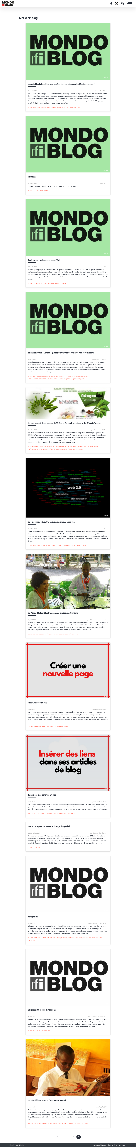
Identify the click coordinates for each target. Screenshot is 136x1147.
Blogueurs (45, 376)
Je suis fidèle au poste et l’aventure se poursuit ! (47, 1100)
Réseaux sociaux (60, 379)
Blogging (36, 107)
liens (54, 813)
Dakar (52, 376)
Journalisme (45, 107)
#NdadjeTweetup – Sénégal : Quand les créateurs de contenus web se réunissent (61, 353)
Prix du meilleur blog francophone (65, 634)
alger (30, 190)
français (48, 634)
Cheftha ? (32, 177)
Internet (68, 376)
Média (58, 107)
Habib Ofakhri (56, 545)
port (46, 190)
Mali (73, 545)
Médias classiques (82, 545)
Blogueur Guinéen (48, 938)
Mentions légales (99, 1145)
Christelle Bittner (67, 938)
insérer (49, 813)
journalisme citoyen (80, 376)
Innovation (60, 376)
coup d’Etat (47, 283)
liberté (53, 107)
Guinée (85, 938)
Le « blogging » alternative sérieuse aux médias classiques (51, 522)
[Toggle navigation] (129, 3)
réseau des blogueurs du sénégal (41, 379)
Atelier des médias (34, 446)
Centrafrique (37, 283)
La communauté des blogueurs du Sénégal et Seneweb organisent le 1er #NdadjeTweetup (64, 423)
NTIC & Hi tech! (74, 1123)
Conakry (78, 938)
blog (30, 107)
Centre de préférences (116, 1145)
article (30, 726)
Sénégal (69, 379)
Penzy (65, 283)
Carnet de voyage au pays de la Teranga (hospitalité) (49, 826)
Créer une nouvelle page (38, 702)
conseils (41, 726)
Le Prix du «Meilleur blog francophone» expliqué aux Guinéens (53, 613)
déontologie (45, 545)
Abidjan (30, 1123)
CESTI (58, 938)
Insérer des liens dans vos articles (42, 795)
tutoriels (64, 726)
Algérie (35, 190)
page (58, 726)
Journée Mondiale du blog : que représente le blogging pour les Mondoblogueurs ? (61, 84)
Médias (95, 446)
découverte (37, 847)
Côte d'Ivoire (44, 1123)
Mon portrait (33, 916)
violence (84, 1123)
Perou (100, 938)
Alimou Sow (32, 938)
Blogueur (36, 1031)
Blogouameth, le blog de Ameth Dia (42, 1010)
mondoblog (66, 107)
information (54, 1123)
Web (78, 107)
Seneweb (76, 379)
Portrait (32, 940)
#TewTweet (32, 376)
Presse (73, 107)
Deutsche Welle (38, 634)
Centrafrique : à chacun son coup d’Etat (44, 260)
